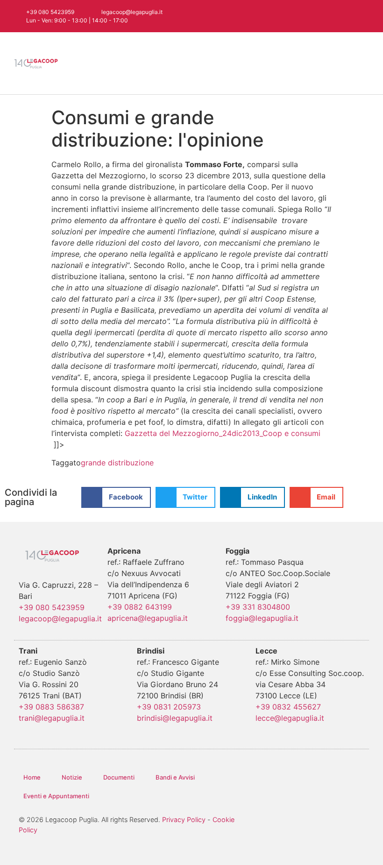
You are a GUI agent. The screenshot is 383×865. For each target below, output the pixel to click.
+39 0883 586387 (51, 706)
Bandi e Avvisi (175, 777)
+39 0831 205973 (169, 706)
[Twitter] (307, 16)
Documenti (119, 777)
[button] (362, 63)
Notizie (72, 777)
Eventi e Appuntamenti (56, 796)
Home (32, 777)
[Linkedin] (362, 16)
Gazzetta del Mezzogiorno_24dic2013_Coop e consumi (222, 433)
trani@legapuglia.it (52, 718)
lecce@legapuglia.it (289, 718)
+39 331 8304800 (258, 607)
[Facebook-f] (289, 16)
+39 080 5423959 (52, 607)
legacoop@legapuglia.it (60, 618)
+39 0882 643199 (139, 607)
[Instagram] (325, 16)
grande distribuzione (117, 462)
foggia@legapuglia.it (262, 618)
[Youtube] (344, 16)
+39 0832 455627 (288, 706)
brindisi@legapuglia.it (175, 718)
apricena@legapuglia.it (147, 618)
